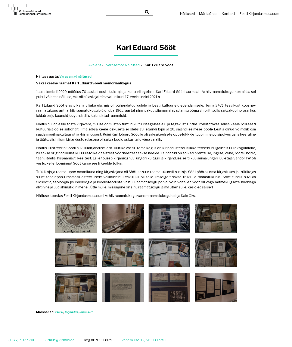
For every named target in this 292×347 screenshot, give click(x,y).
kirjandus (71, 312)
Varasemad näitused (75, 76)
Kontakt (228, 14)
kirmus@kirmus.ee (59, 340)
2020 (59, 312)
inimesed (85, 312)
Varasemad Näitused (123, 65)
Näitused (187, 14)
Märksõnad (208, 14)
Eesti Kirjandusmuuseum (259, 14)
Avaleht (94, 65)
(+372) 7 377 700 (22, 340)
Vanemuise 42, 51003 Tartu (143, 340)
